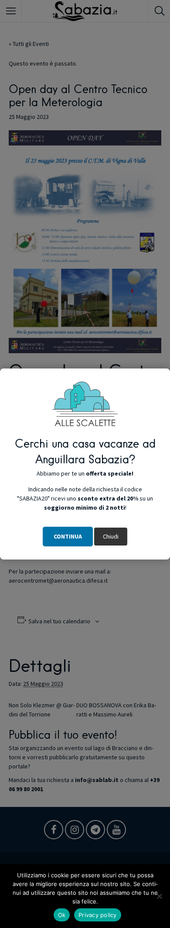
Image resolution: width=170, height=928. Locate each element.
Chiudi (111, 536)
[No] (159, 896)
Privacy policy (97, 914)
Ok (62, 914)
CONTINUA (68, 536)
